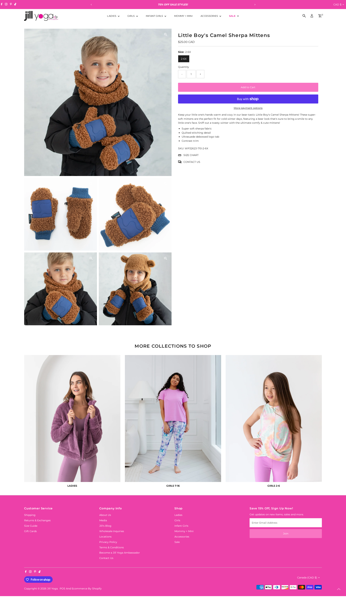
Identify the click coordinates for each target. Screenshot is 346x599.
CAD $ (337, 4)
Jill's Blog (105, 525)
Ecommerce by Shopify (87, 588)
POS (62, 588)
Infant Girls (155, 15)
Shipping (30, 515)
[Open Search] (304, 15)
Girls (131, 15)
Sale (232, 15)
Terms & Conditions (111, 547)
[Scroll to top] (338, 589)
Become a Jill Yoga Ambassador (119, 552)
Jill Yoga (52, 588)
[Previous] (91, 5)
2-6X (184, 58)
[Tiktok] (15, 4)
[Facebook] (1, 4)
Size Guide (30, 525)
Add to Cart (248, 87)
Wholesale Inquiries (111, 531)
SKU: (181, 148)
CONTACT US (191, 162)
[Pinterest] (11, 4)
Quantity (183, 67)
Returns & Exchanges (37, 520)
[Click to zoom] (166, 34)
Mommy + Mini (183, 15)
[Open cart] (320, 15)
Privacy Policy (108, 542)
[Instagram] (6, 4)
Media (103, 520)
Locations (105, 536)
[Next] (255, 5)
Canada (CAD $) (307, 577)
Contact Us (106, 558)
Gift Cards (30, 531)
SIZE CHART (191, 155)
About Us (105, 515)
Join (285, 533)
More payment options (248, 108)
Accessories (210, 15)
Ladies (112, 15)
